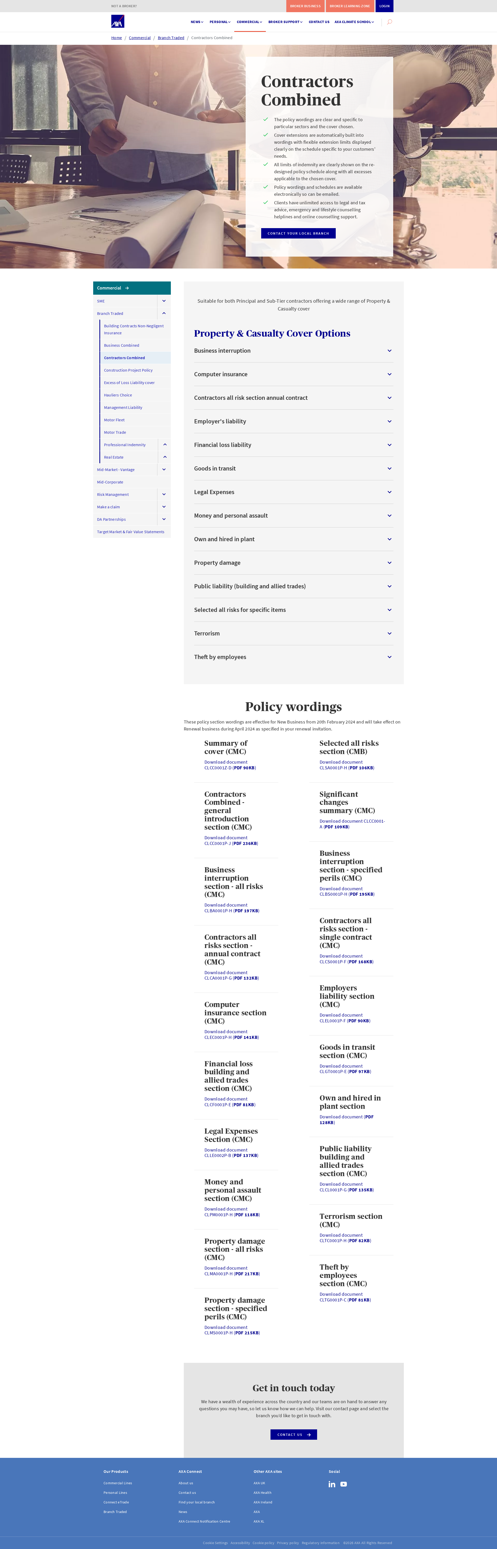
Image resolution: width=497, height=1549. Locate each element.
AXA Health (263, 1492)
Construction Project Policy (128, 370)
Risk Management (113, 494)
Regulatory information (321, 1542)
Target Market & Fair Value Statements (131, 531)
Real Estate (113, 457)
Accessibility (240, 1542)
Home (116, 37)
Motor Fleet (114, 419)
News (195, 21)
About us (186, 1483)
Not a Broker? (124, 6)
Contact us (319, 21)
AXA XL (259, 1521)
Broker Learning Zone (350, 6)
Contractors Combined (211, 37)
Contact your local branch (298, 233)
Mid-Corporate (110, 481)
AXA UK (259, 1483)
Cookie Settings (215, 1542)
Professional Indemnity (124, 444)
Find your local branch (197, 1502)
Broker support (283, 21)
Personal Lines (115, 1492)
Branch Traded (171, 37)
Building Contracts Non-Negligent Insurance (134, 329)
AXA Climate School (353, 21)
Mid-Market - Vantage (116, 469)
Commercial (248, 21)
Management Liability (123, 407)
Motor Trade (115, 432)
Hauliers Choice (118, 394)
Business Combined (121, 345)
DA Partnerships (111, 519)
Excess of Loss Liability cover (129, 382)
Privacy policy (288, 1542)
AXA (257, 1511)
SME (101, 300)
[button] (389, 22)
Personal (219, 21)
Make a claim (108, 506)
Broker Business (305, 6)
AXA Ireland (263, 1502)
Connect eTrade (116, 1502)
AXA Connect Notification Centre (204, 1521)
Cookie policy (263, 1542)
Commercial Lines (118, 1483)
